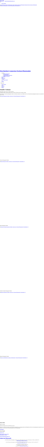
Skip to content (2, 0)
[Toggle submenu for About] (3, 79)
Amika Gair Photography (5, 438)
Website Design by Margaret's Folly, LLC (22, 440)
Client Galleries (4, 3)
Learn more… (2, 429)
